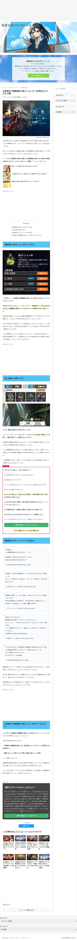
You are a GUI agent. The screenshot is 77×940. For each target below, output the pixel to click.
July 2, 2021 (27, 564)
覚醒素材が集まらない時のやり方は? (22, 227)
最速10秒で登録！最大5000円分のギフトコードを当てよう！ (26, 181)
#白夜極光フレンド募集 (19, 603)
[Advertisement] (38, 10)
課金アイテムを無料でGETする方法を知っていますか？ (25, 166)
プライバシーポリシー (15, 937)
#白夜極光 (8, 549)
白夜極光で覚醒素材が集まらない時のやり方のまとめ (26, 235)
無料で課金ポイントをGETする (26, 815)
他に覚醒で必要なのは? (18, 229)
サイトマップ (25, 937)
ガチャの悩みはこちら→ (38, 75)
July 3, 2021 (24, 660)
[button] (74, 88)
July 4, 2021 (31, 608)
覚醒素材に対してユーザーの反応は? (22, 232)
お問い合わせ (5, 937)
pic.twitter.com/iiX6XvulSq (19, 633)
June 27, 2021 (29, 638)
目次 (24, 223)
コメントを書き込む (26, 910)
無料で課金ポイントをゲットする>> (26, 525)
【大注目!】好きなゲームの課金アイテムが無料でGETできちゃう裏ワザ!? (29, 173)
